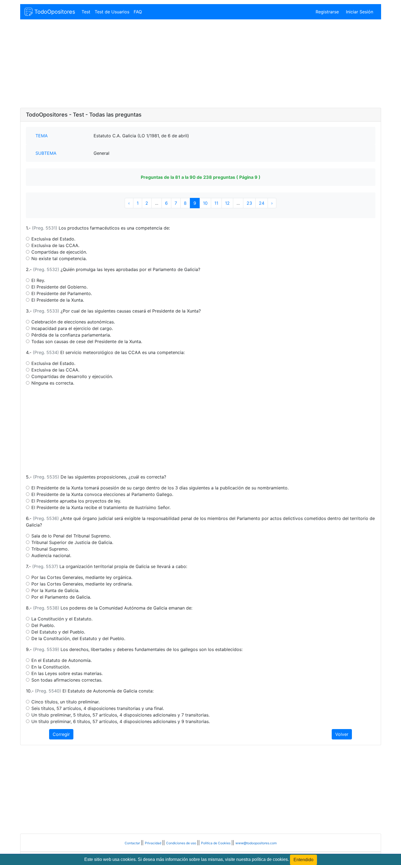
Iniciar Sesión (359, 11)
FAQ (138, 11)
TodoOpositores (54, 11)
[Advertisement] (184, 64)
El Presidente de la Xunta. (57, 300)
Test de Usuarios (112, 11)
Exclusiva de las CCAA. (55, 245)
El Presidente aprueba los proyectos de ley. (76, 501)
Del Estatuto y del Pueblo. (58, 632)
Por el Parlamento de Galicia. (61, 597)
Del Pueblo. (43, 625)
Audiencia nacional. (51, 555)
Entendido (303, 859)
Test (86, 11)
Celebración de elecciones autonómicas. (73, 322)
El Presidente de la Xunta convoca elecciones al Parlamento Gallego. (102, 494)
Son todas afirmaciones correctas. (66, 680)
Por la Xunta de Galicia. (55, 590)
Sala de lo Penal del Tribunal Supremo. (71, 536)
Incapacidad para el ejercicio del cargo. (72, 328)
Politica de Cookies (216, 843)
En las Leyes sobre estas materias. (67, 673)
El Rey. (38, 280)
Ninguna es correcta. (52, 383)
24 (261, 203)
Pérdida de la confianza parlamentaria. (71, 335)
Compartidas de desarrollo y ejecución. (72, 376)
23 (249, 203)
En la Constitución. (50, 667)
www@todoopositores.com (256, 843)
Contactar (133, 843)
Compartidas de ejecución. (59, 252)
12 (227, 203)
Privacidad (153, 843)
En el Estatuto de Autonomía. (61, 660)
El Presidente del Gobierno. (59, 287)
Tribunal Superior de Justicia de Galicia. (72, 542)
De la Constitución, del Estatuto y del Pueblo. (78, 638)
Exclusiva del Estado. (53, 239)
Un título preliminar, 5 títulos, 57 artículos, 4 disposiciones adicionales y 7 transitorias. (120, 715)
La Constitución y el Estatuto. (61, 619)
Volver (341, 734)
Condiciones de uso (181, 843)
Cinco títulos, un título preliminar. (65, 702)
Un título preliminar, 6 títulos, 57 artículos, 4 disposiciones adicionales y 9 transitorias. (120, 721)
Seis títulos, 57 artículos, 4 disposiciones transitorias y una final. (97, 708)
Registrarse (327, 11)
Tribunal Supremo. (50, 549)
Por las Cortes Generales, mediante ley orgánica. (81, 577)
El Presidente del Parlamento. (61, 293)
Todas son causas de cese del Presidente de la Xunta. (86, 341)
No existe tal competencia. (59, 258)
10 (205, 203)
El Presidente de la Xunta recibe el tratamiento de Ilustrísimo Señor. (100, 507)
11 (216, 203)
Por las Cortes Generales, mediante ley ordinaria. (82, 584)
